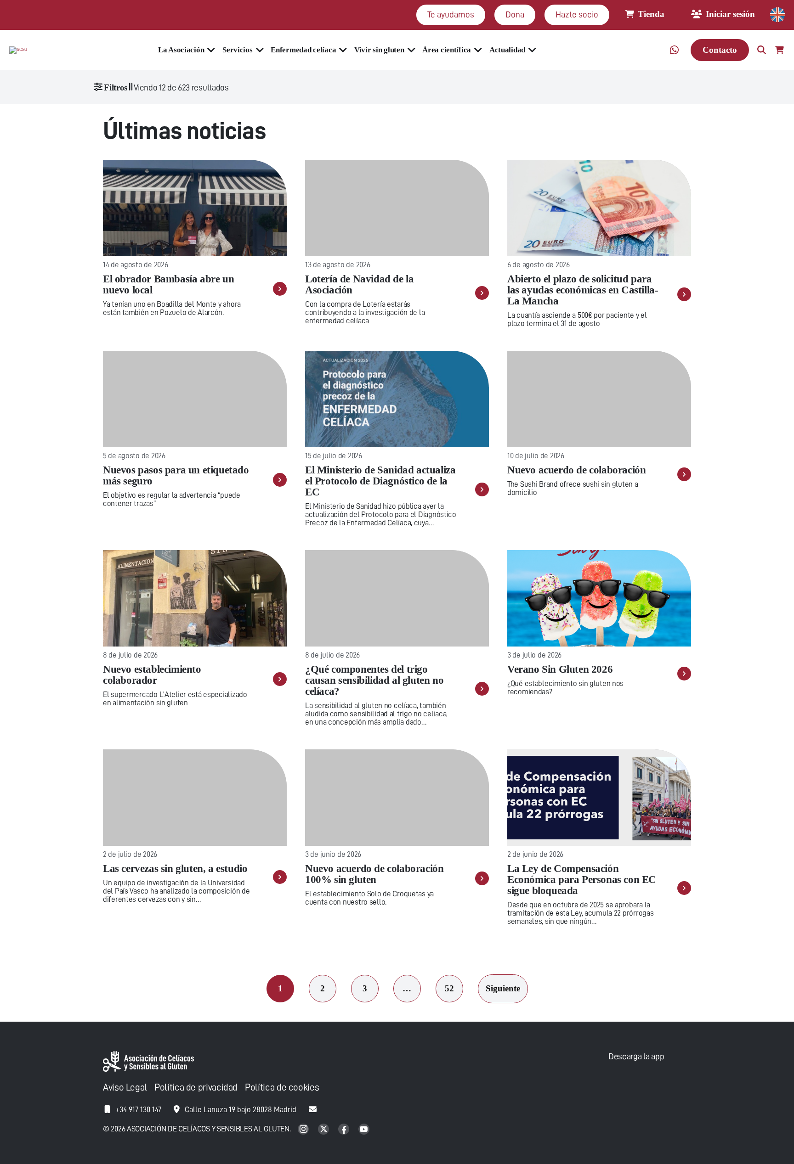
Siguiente (503, 988)
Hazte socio (577, 14)
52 (449, 988)
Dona (514, 14)
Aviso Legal (125, 1087)
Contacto (720, 50)
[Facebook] (344, 1130)
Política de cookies (282, 1087)
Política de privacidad (196, 1087)
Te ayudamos (450, 14)
